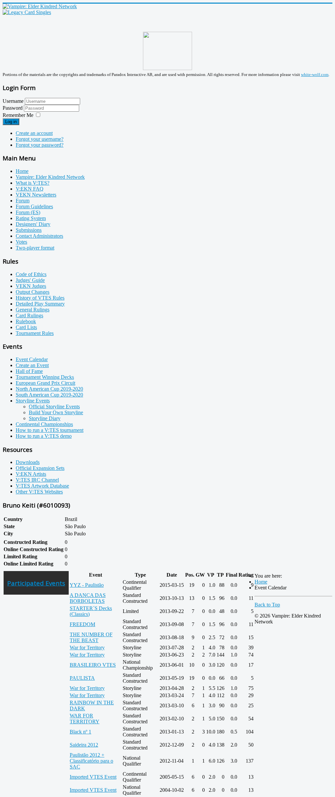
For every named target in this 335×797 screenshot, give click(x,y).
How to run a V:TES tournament (49, 430)
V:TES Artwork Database (42, 486)
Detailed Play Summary (40, 303)
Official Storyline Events (54, 406)
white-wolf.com (314, 74)
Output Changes (32, 292)
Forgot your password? (39, 145)
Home (22, 171)
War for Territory (87, 647)
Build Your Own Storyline (56, 412)
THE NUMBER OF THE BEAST (91, 637)
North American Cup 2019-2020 (49, 389)
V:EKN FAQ (30, 189)
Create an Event (32, 365)
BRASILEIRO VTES (93, 665)
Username (13, 101)
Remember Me (18, 115)
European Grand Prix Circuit (45, 383)
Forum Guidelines (34, 206)
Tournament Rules (35, 333)
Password (13, 108)
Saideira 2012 (84, 745)
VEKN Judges (31, 286)
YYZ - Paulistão (87, 585)
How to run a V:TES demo (44, 436)
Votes (21, 242)
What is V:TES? (32, 183)
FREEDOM (82, 624)
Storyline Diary (45, 418)
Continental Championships (44, 424)
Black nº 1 (80, 731)
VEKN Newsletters (36, 194)
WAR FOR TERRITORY (84, 718)
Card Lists (26, 327)
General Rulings (32, 309)
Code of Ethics (31, 274)
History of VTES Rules (40, 298)
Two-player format (35, 247)
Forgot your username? (39, 139)
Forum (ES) (28, 212)
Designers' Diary (33, 224)
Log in (11, 121)
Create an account (34, 133)
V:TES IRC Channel (37, 480)
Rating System (31, 218)
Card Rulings (29, 315)
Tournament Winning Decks (45, 377)
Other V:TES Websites (39, 491)
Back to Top (267, 604)
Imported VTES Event (93, 777)
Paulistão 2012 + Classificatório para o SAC (91, 760)
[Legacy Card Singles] (27, 12)
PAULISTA (82, 678)
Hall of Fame (29, 371)
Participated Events (36, 583)
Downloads (28, 462)
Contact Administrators (39, 236)
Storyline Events (33, 400)
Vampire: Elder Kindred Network (50, 177)
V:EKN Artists (31, 474)
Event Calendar (32, 359)
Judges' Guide (30, 280)
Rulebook (26, 321)
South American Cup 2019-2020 (49, 395)
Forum (22, 200)
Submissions (29, 230)
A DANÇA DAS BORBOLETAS (88, 598)
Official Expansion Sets (40, 468)
